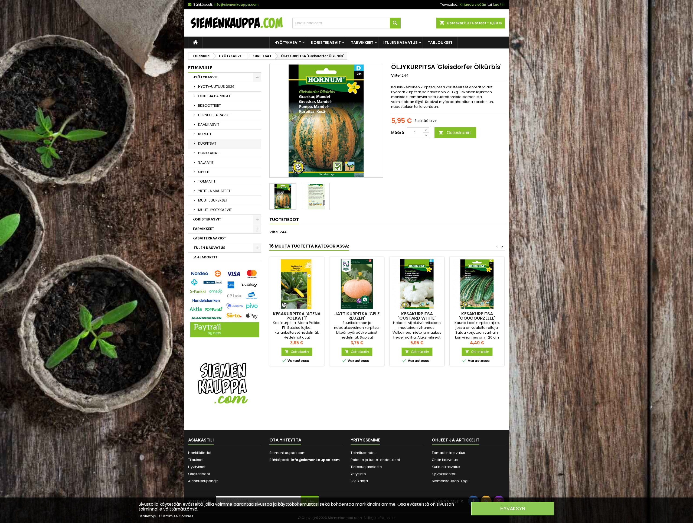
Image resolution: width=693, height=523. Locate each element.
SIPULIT (204, 171)
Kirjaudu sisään (472, 4)
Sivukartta (359, 480)
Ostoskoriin (454, 132)
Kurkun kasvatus (446, 466)
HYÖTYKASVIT (287, 42)
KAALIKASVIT (208, 124)
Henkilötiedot (199, 452)
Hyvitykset (196, 466)
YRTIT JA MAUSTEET (214, 190)
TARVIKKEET (362, 42)
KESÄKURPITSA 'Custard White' (417, 316)
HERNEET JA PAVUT (214, 115)
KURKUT (204, 134)
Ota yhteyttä (285, 440)
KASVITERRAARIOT (209, 238)
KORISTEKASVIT (326, 42)
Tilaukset (196, 459)
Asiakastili (201, 440)
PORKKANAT (208, 152)
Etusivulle (200, 68)
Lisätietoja (148, 516)
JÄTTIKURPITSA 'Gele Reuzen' (357, 316)
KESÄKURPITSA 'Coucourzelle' (477, 316)
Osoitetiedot (199, 473)
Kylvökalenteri (444, 473)
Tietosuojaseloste (366, 466)
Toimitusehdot (363, 452)
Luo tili (498, 4)
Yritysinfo (358, 473)
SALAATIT (206, 162)
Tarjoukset (440, 42)
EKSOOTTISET (209, 105)
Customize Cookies (176, 516)
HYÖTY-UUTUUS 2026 (216, 86)
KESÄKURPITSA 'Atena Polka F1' (297, 316)
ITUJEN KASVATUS (400, 42)
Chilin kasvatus (445, 459)
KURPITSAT (207, 143)
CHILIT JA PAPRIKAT (214, 96)
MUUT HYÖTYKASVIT (215, 209)
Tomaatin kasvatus (448, 452)
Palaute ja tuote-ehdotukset (375, 459)
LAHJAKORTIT (205, 257)
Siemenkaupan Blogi (450, 480)
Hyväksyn (512, 508)
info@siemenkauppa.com (236, 4)
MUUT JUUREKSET (213, 200)
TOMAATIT (206, 181)
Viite (395, 75)
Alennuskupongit (203, 480)
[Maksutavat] (224, 304)
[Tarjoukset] (224, 382)
